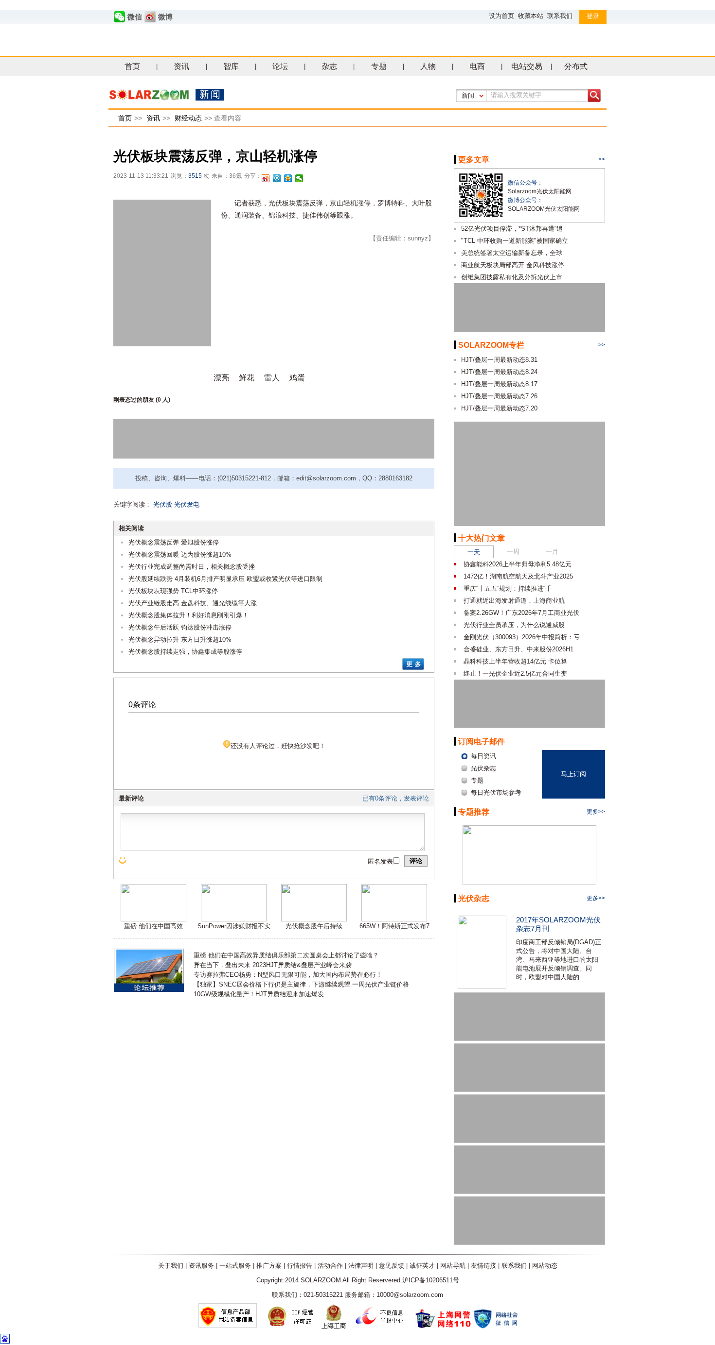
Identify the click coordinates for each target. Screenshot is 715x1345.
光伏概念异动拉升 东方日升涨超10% (180, 639)
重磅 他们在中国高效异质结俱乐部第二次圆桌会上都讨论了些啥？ (286, 955)
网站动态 (544, 1265)
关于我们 (170, 1265)
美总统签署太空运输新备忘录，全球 (511, 252)
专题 (379, 66)
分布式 (576, 66)
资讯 (181, 66)
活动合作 (330, 1265)
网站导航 (452, 1265)
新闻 (468, 95)
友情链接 (483, 1265)
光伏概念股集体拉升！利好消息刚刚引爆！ (188, 615)
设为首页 (501, 15)
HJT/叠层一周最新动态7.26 (499, 396)
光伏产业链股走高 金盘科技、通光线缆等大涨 (192, 603)
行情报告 (299, 1265)
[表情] (123, 860)
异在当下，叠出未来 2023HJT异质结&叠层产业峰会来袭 (273, 965)
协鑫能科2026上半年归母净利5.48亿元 (518, 564)
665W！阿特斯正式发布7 (394, 926)
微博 (165, 17)
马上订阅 (573, 774)
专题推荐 (473, 812)
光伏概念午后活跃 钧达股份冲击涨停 (180, 627)
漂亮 (221, 378)
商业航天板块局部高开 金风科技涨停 (512, 265)
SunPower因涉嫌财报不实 (233, 926)
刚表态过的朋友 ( (135, 399)
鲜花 (246, 378)
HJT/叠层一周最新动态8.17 (499, 384)
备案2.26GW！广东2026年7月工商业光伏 (521, 612)
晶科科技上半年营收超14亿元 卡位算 (515, 661)
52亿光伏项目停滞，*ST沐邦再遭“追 (512, 228)
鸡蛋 (297, 378)
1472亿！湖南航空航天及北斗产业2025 (518, 576)
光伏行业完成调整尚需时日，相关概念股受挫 (191, 566)
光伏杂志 (473, 898)
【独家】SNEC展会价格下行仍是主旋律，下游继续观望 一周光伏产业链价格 (301, 984)
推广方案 (269, 1265)
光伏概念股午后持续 (314, 926)
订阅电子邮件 (481, 741)
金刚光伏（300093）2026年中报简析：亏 (522, 637)
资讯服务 (201, 1265)
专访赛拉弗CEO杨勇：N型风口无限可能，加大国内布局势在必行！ (288, 974)
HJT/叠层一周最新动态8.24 (499, 371)
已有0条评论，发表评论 (395, 798)
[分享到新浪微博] (266, 178)
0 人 (163, 399)
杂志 (329, 66)
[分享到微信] (299, 178)
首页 (132, 66)
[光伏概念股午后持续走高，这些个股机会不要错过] (314, 919)
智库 (231, 66)
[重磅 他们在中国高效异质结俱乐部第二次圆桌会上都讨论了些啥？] (153, 919)
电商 (477, 66)
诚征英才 (422, 1265)
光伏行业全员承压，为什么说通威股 (514, 625)
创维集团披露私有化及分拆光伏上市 (511, 277)
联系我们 (559, 15)
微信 (134, 17)
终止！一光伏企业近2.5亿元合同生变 (515, 673)
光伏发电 (186, 504)
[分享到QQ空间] (288, 178)
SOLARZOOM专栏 (491, 345)
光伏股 (162, 504)
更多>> (596, 811)
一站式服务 (235, 1265)
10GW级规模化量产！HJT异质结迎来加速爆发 (259, 994)
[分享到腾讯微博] (277, 178)
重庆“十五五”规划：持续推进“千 (508, 588)
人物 (428, 66)
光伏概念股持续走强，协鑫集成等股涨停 (185, 651)
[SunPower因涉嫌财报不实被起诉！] (234, 919)
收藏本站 (530, 15)
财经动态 (188, 118)
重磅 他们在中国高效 (153, 926)
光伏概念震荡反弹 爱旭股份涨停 (173, 542)
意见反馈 (391, 1265)
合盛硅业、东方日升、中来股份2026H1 (518, 649)
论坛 (280, 66)
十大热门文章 (481, 538)
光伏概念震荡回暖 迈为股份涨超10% (180, 554)
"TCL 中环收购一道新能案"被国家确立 (514, 240)
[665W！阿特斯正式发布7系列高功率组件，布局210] (394, 919)
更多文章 (473, 159)
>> (601, 159)
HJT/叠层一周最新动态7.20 (499, 408)
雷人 (272, 378)
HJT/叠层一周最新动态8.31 (499, 359)
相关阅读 (131, 528)
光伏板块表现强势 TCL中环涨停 (173, 591)
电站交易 (526, 66)
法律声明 (361, 1265)
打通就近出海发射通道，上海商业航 (514, 600)
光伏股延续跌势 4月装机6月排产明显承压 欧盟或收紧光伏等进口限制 (225, 578)
